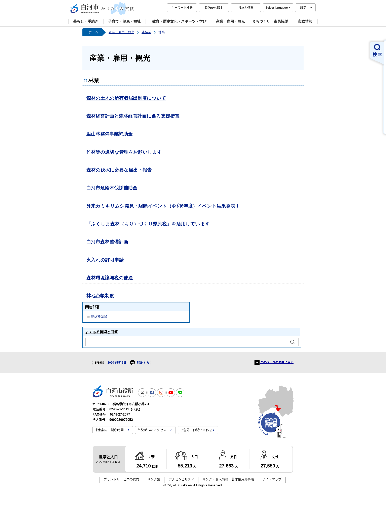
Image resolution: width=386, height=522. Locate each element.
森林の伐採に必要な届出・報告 (119, 169)
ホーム (93, 32)
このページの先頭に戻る (277, 362)
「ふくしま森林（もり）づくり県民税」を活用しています (148, 223)
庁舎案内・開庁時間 (109, 430)
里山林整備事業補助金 (109, 133)
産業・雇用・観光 (230, 21)
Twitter (142, 392)
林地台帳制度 (100, 295)
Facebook (152, 392)
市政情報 (305, 21)
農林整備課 (99, 316)
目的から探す (214, 7)
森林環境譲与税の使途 (109, 277)
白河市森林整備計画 (107, 241)
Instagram (161, 392)
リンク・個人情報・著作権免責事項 (228, 479)
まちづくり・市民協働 (270, 21)
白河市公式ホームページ (102, 8)
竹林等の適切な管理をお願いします (124, 152)
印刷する (143, 362)
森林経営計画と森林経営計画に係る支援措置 (133, 116)
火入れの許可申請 (105, 259)
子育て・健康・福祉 (124, 21)
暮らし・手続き (86, 21)
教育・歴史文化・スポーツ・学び (179, 21)
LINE (180, 392)
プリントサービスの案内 (121, 479)
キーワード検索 (182, 7)
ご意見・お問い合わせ (196, 430)
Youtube (170, 392)
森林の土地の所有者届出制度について (126, 98)
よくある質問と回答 (101, 332)
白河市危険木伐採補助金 (111, 187)
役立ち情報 (246, 7)
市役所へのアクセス (151, 430)
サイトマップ (271, 479)
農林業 (146, 32)
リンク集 (153, 479)
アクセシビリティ (181, 479)
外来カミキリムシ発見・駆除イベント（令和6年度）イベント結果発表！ (163, 205)
